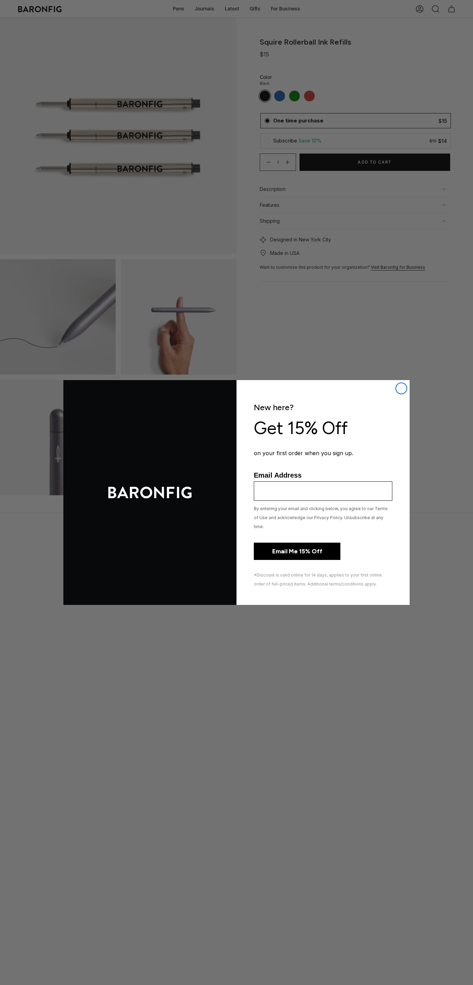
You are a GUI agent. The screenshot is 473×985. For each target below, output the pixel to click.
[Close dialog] (401, 388)
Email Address (278, 475)
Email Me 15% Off (297, 551)
